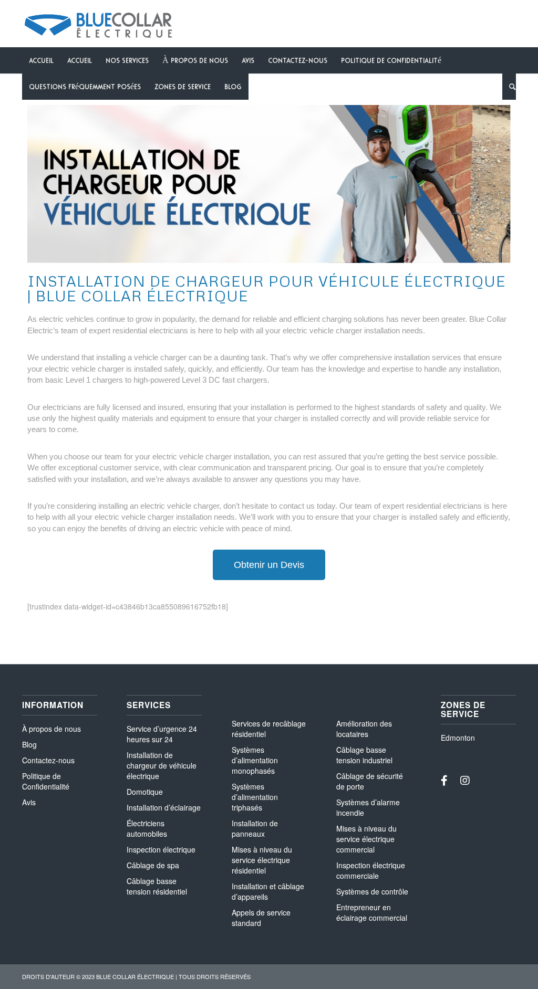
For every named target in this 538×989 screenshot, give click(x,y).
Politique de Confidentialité (391, 60)
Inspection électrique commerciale (370, 870)
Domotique (145, 791)
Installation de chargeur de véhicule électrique (161, 765)
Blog (233, 86)
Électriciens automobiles (147, 828)
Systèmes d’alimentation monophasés (255, 760)
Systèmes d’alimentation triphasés (255, 797)
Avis (248, 60)
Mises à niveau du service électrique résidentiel (262, 860)
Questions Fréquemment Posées (85, 86)
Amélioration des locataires (364, 728)
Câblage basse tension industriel (364, 754)
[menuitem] (509, 86)
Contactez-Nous (297, 60)
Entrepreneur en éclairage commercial (371, 912)
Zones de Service (182, 86)
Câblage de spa (153, 865)
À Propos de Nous (195, 60)
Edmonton (458, 737)
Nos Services (127, 60)
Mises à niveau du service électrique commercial (366, 839)
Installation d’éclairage (164, 807)
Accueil (41, 60)
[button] (269, 565)
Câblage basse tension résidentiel (157, 886)
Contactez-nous (48, 760)
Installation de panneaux (255, 828)
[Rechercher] (509, 86)
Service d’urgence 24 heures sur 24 (162, 733)
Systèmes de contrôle (372, 891)
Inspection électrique (161, 849)
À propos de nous (51, 728)
